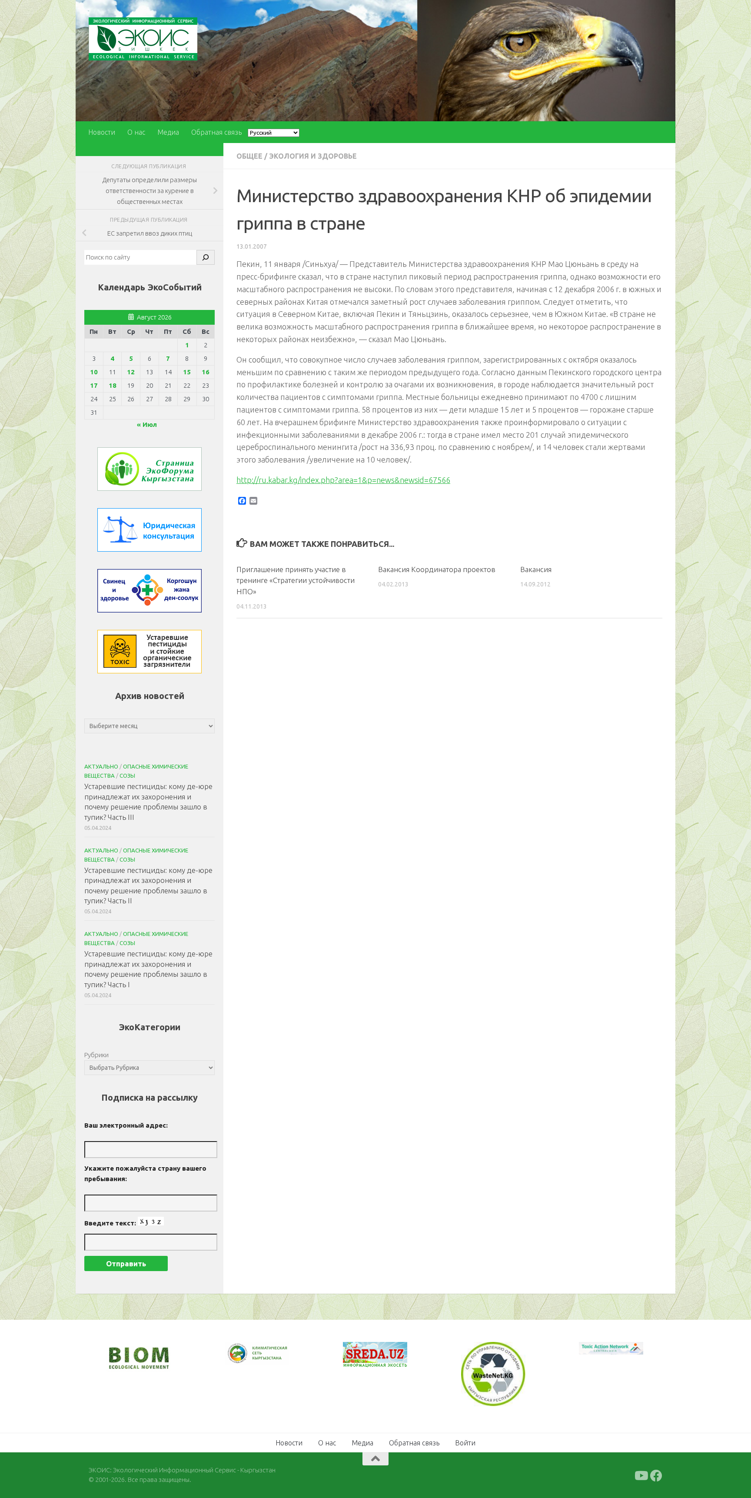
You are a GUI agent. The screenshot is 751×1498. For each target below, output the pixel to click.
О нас (136, 132)
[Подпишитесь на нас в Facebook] (656, 1474)
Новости (101, 132)
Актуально (101, 766)
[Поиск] (205, 257)
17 (94, 385)
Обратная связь (216, 132)
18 (112, 385)
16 (205, 372)
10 (94, 372)
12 (131, 372)
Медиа (168, 132)
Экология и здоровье (313, 156)
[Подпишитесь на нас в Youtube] (641, 1474)
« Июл (147, 424)
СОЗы (127, 775)
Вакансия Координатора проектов (436, 569)
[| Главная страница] (143, 38)
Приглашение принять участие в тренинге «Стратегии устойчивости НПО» (295, 580)
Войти (465, 1441)
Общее (249, 156)
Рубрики (96, 1055)
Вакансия (536, 569)
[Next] (271, 1359)
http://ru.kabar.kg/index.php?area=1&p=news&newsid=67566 (343, 480)
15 (187, 372)
